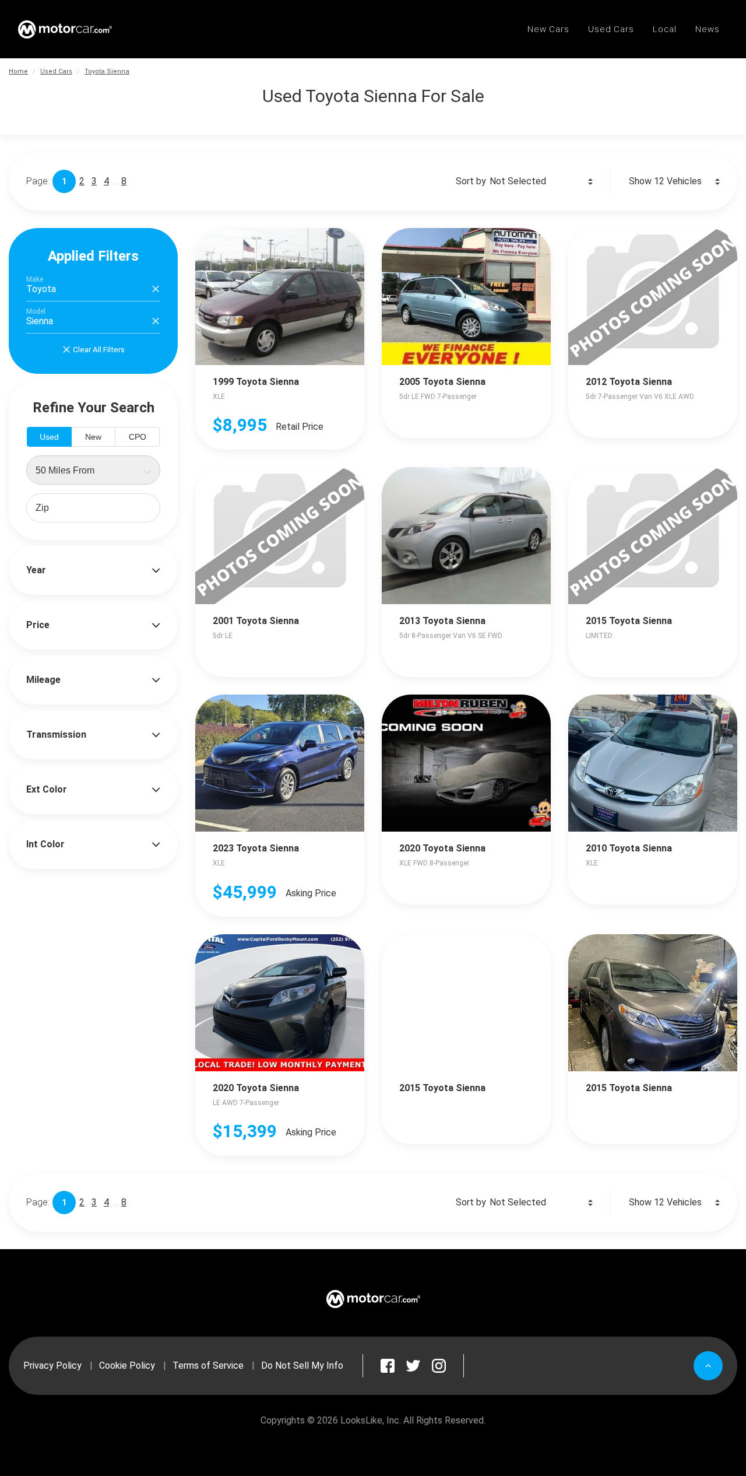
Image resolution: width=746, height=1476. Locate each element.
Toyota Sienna (107, 71)
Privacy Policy (52, 1365)
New (93, 436)
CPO (137, 436)
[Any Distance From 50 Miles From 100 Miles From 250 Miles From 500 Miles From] (93, 470)
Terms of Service (208, 1365)
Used (49, 436)
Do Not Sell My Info (302, 1365)
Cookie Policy (127, 1365)
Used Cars (56, 71)
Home (18, 71)
